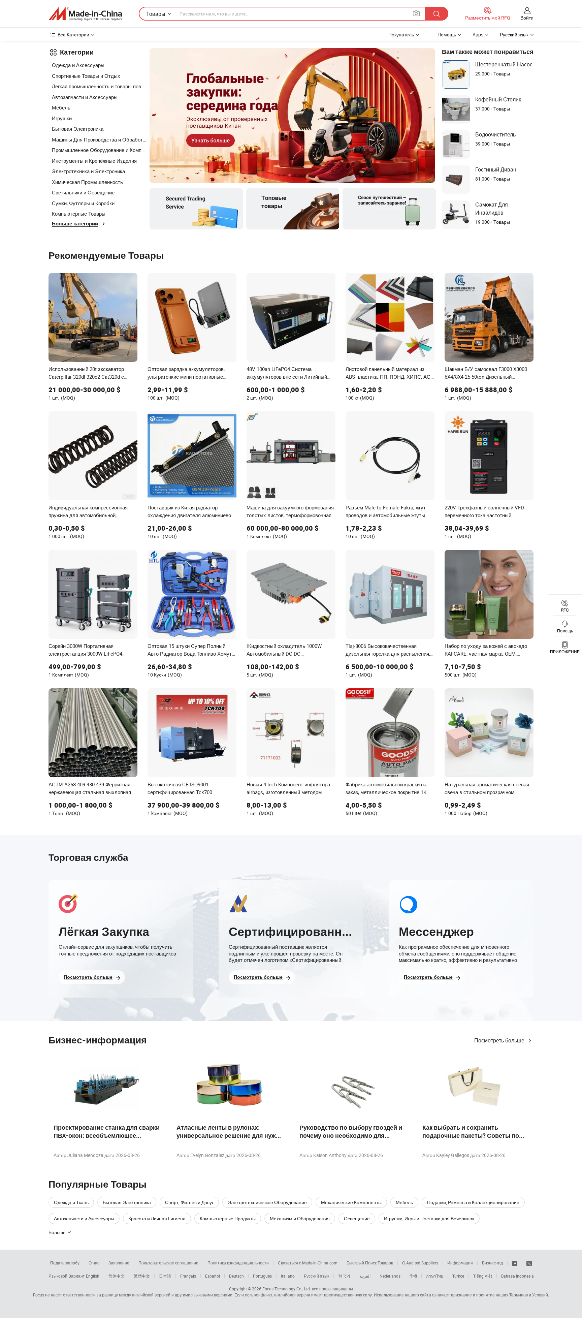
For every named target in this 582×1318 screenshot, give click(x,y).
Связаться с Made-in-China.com (307, 1262)
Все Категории (73, 34)
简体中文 (116, 1276)
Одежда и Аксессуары (78, 65)
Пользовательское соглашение (168, 1262)
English (92, 1276)
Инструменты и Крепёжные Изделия (94, 160)
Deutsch (236, 1276)
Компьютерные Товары (78, 213)
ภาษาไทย (434, 1276)
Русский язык (316, 1276)
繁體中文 (142, 1276)
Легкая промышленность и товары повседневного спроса (99, 86)
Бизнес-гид (492, 1262)
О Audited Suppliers (420, 1262)
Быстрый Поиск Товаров (370, 1262)
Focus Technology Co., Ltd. (286, 1288)
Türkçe (458, 1276)
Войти (527, 17)
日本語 (165, 1276)
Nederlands (390, 1276)
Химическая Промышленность (87, 182)
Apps (478, 34)
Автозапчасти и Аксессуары (85, 97)
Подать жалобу (64, 1262)
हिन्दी (413, 1276)
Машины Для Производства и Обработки (99, 139)
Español (212, 1276)
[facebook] (514, 1262)
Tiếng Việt (482, 1276)
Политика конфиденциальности (238, 1262)
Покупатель (401, 34)
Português (262, 1276)
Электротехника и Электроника (88, 171)
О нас (94, 1262)
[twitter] (529, 1262)
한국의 (344, 1276)
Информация (460, 1262)
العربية (364, 1276)
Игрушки (62, 118)
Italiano (288, 1276)
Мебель (61, 107)
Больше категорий (75, 224)
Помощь (447, 34)
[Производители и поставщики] (85, 14)
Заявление (118, 1262)
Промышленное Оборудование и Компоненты (99, 150)
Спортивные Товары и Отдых (86, 75)
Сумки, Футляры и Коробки (83, 203)
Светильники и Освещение (83, 192)
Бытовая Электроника (77, 128)
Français (188, 1276)
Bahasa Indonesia (517, 1276)
